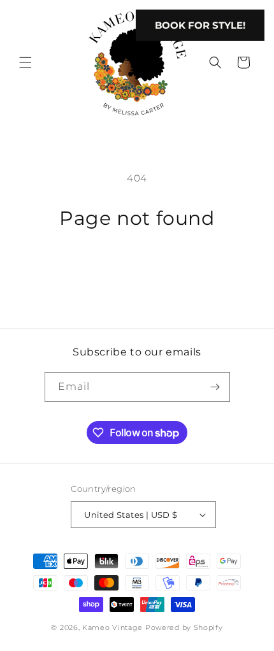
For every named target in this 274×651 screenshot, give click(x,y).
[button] (25, 62)
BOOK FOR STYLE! (200, 25)
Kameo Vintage (112, 627)
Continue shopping (137, 267)
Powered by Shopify (184, 627)
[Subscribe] (215, 387)
